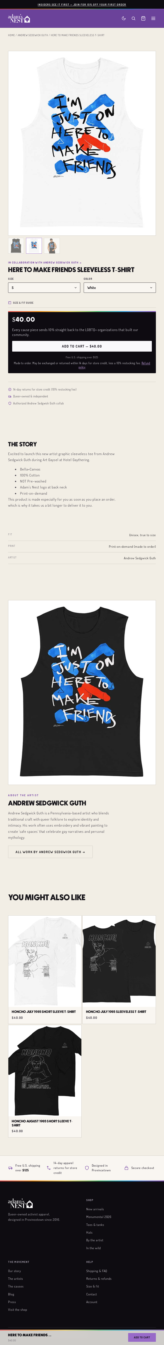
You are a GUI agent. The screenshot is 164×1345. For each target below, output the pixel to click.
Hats (89, 1232)
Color (88, 278)
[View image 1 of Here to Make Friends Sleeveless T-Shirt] (16, 246)
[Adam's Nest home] (19, 18)
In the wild (93, 1248)
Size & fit (92, 1286)
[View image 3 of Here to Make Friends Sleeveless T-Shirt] (52, 246)
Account (91, 1302)
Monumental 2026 (98, 1217)
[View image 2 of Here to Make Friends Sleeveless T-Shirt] (34, 246)
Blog (11, 1294)
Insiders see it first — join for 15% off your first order (82, 4)
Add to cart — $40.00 (82, 346)
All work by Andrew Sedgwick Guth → (50, 852)
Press (12, 1302)
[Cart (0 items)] (143, 18)
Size (11, 278)
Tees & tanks (95, 1225)
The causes (16, 1286)
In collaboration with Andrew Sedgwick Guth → (45, 262)
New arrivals (95, 1209)
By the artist (94, 1240)
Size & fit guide (23, 302)
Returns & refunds (99, 1278)
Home (11, 35)
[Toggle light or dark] (124, 18)
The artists (15, 1278)
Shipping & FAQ (96, 1271)
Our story (14, 1271)
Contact (91, 1294)
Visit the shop (17, 1309)
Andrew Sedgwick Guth (33, 35)
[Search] (133, 18)
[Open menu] (153, 18)
